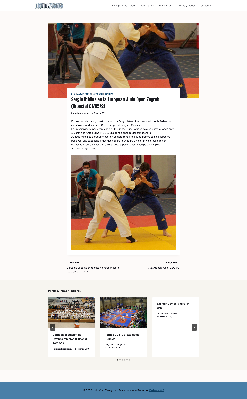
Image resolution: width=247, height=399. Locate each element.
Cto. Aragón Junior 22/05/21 (164, 265)
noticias (109, 94)
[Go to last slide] (52, 327)
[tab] (117, 360)
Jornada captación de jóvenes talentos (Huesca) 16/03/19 (70, 339)
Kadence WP (156, 390)
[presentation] (71, 312)
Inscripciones (119, 5)
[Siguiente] (194, 327)
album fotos (84, 94)
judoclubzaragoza (83, 113)
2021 (73, 94)
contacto (206, 5)
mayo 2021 (98, 94)
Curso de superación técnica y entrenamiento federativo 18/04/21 (93, 267)
